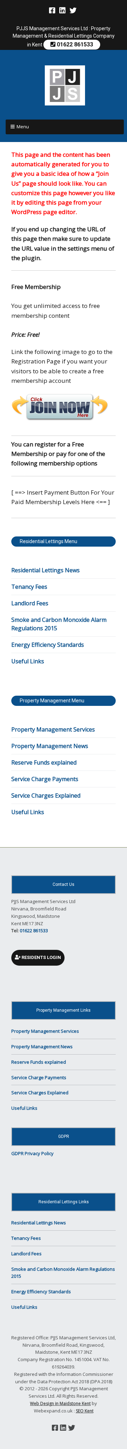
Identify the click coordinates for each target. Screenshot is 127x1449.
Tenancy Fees (29, 587)
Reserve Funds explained (44, 762)
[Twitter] (73, 10)
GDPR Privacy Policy (32, 1153)
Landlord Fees (29, 603)
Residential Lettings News (45, 570)
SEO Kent (84, 1411)
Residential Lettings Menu (48, 541)
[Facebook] (53, 10)
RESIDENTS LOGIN (40, 957)
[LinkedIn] (62, 10)
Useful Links (27, 661)
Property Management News (49, 746)
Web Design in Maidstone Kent (60, 1403)
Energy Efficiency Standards (47, 645)
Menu (23, 126)
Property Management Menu (52, 700)
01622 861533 (74, 44)
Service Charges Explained (45, 795)
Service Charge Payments (44, 779)
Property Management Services (53, 729)
